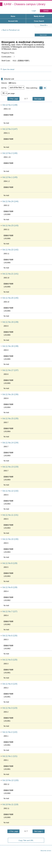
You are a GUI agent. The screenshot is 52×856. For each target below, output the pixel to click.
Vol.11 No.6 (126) (9, 636)
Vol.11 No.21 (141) (10, 274)
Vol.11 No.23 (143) (10, 226)
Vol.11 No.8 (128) (9, 587)
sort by (3, 88)
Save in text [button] (43, 35)
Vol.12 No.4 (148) (9, 105)
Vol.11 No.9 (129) (9, 563)
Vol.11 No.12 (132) (10, 491)
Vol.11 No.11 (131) (10, 515)
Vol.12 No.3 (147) (9, 129)
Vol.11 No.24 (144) (10, 201)
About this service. (46, 850)
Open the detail (8, 69)
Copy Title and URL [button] (26, 840)
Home (13, 16)
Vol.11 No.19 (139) (10, 322)
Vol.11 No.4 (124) (9, 684)
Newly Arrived (39, 16)
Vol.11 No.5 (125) (9, 660)
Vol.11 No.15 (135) (10, 418)
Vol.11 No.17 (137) (10, 370)
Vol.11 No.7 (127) (9, 611)
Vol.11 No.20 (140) (10, 298)
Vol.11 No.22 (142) (10, 250)
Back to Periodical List (11, 30)
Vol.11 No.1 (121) (9, 756)
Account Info (13, 21)
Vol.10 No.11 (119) (10, 804)
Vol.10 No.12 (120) (10, 780)
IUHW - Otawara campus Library (24, 4)
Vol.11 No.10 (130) (10, 539)
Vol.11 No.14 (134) (10, 443)
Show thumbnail (44, 88)
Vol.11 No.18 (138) (10, 346)
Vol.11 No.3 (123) (9, 708)
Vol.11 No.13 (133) (10, 467)
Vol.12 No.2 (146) (9, 153)
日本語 (45, 11)
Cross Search (39, 21)
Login (34, 11)
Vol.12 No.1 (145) (9, 177)
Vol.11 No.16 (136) (10, 394)
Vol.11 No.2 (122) (9, 732)
